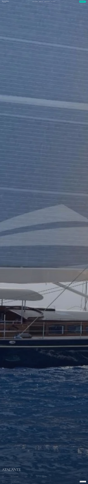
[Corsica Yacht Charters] (5, 1)
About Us (41, 1)
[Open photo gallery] (44, 242)
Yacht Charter (35, 1)
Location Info (47, 1)
